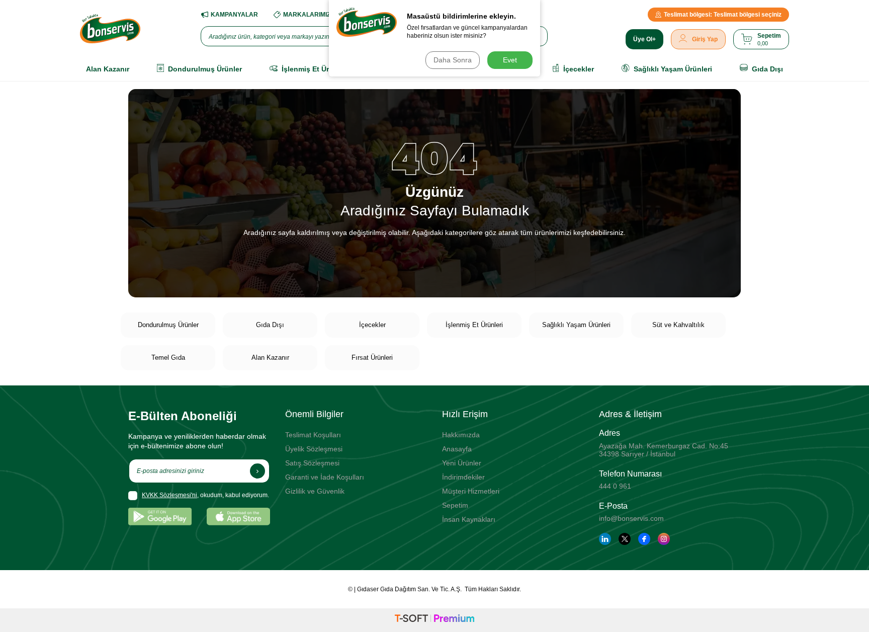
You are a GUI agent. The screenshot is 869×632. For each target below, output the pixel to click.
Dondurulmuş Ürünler (168, 325)
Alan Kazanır (270, 357)
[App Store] (238, 516)
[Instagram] (664, 539)
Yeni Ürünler (461, 463)
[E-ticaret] (434, 619)
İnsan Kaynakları (468, 519)
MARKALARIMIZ (306, 14)
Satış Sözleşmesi (312, 463)
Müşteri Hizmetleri (470, 491)
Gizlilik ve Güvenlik (314, 491)
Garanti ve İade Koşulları (324, 477)
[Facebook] (644, 539)
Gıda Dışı (270, 325)
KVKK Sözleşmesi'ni (169, 495)
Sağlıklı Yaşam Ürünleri (576, 325)
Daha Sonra (452, 60)
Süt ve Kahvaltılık (678, 325)
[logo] (110, 29)
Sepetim (455, 505)
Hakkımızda (461, 435)
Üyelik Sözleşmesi (313, 449)
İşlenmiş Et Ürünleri (474, 325)
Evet (510, 60)
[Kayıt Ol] (257, 471)
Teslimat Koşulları (313, 435)
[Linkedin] (605, 539)
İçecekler (372, 325)
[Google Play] (160, 516)
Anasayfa (457, 449)
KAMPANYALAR (234, 14)
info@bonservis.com (631, 518)
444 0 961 (615, 486)
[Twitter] (625, 539)
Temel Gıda (168, 357)
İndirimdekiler (463, 477)
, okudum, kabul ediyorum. (205, 495)
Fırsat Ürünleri (372, 357)
